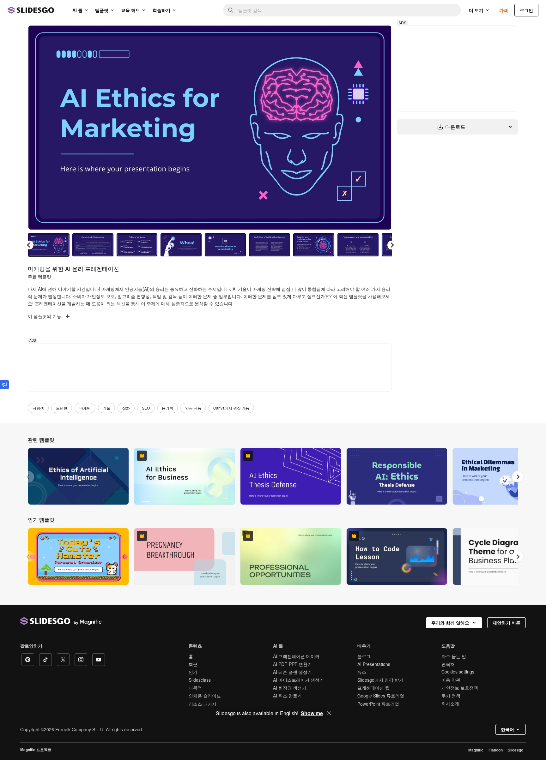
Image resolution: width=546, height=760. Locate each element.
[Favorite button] (364, 35)
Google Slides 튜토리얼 (380, 695)
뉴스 (361, 671)
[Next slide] (382, 127)
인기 (193, 671)
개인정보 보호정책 (459, 687)
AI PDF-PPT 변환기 (292, 664)
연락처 (448, 664)
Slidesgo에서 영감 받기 (380, 679)
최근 (193, 664)
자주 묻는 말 (453, 656)
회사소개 (450, 703)
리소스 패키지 (202, 703)
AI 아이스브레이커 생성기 (298, 679)
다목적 (195, 687)
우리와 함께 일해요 (450, 622)
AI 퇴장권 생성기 (289, 687)
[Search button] (230, 10)
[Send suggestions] (4, 384)
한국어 (507, 729)
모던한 (61, 407)
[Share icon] (380, 35)
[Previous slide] (28, 476)
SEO (146, 407)
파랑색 (38, 407)
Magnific (475, 750)
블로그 (364, 656)
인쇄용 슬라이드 (205, 695)
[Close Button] (329, 713)
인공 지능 (193, 407)
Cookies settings (457, 671)
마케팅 (85, 407)
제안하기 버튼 (506, 622)
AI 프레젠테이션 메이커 (296, 656)
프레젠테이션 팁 (373, 687)
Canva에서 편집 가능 (231, 407)
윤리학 (167, 407)
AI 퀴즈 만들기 (287, 695)
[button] (391, 245)
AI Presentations (373, 664)
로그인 (526, 10)
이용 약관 (450, 679)
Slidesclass (200, 679)
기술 (106, 407)
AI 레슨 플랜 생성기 (292, 671)
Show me (312, 713)
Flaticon (495, 750)
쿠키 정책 (450, 695)
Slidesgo (515, 750)
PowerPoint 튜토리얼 (378, 703)
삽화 (126, 407)
